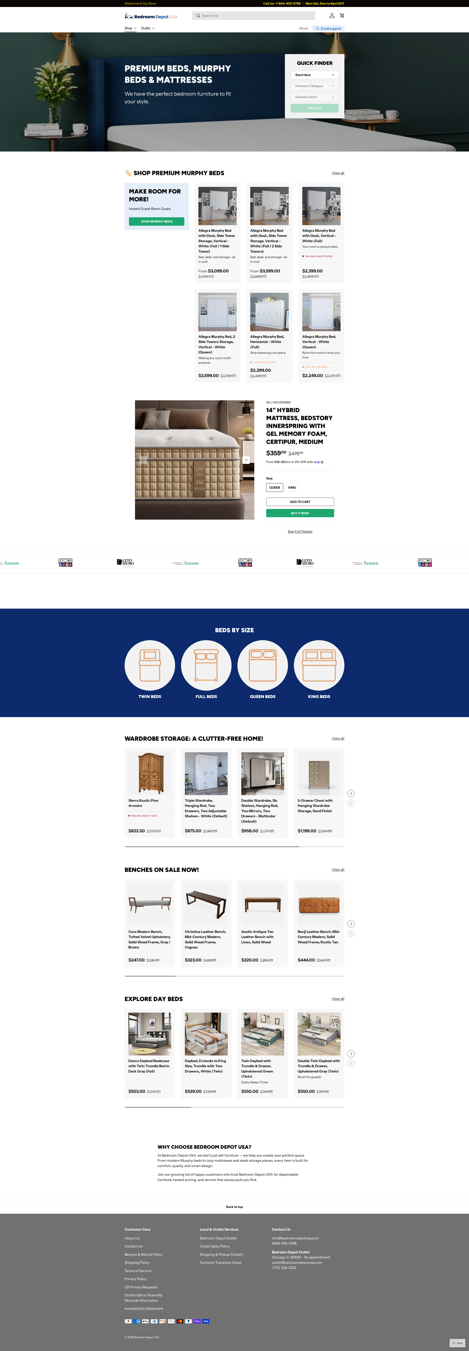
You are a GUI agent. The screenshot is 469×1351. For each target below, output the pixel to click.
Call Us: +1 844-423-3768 (281, 3)
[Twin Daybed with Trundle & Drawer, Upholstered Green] (262, 1034)
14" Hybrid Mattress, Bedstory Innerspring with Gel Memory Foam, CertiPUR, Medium (299, 426)
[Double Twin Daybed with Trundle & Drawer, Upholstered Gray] (319, 1034)
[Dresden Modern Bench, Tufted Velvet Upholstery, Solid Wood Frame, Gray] (149, 904)
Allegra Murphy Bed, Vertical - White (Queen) (319, 342)
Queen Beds (263, 696)
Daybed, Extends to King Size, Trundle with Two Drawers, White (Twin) (205, 1066)
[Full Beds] (206, 665)
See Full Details (300, 531)
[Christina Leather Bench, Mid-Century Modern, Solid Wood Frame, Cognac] (206, 904)
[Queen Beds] (262, 665)
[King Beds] (319, 665)
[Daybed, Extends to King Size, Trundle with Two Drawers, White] (206, 1034)
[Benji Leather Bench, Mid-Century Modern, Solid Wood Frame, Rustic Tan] (319, 904)
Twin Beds (150, 696)
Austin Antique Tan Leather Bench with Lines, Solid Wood (257, 937)
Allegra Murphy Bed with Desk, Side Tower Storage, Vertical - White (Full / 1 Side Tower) (216, 241)
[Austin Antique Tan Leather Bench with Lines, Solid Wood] (262, 904)
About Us (132, 1238)
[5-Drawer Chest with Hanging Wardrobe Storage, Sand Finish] (319, 773)
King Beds (319, 696)
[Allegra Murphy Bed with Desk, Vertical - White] (321, 206)
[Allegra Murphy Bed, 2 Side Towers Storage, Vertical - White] (217, 312)
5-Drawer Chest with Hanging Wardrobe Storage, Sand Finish (315, 805)
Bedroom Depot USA (146, 1337)
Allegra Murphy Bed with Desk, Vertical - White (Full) (319, 235)
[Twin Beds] (150, 665)
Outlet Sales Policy (215, 1246)
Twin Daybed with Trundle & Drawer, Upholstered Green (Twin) (257, 1069)
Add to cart (300, 502)
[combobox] (253, 15)
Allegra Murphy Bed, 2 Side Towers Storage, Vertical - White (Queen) (216, 345)
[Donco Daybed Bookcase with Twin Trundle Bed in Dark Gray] (149, 1034)
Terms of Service (138, 1271)
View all (338, 173)
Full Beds (206, 696)
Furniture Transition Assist (220, 1262)
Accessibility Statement (144, 1308)
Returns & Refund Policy (144, 1254)
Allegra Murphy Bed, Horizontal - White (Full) (267, 342)
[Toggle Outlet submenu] (153, 28)
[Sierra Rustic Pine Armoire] (149, 773)
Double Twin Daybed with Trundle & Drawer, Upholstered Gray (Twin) (319, 1066)
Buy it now (300, 513)
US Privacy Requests (141, 1287)
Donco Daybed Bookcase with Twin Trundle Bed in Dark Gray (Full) (148, 1066)
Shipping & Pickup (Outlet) (221, 1254)
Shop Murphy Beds (156, 221)
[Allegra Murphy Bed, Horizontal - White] (269, 312)
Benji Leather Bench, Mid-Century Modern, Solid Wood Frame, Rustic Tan (319, 937)
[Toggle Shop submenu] (135, 28)
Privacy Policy (136, 1279)
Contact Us (133, 1246)
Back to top (234, 1207)
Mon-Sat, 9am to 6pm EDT (325, 3)
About (303, 28)
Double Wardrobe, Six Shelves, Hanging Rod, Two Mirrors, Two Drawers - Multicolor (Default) (259, 811)
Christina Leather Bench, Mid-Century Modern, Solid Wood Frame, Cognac (205, 940)
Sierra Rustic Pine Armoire (143, 803)
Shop (128, 28)
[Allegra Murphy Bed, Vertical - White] (321, 312)
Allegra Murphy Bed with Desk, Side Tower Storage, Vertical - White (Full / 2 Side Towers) (268, 241)
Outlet (145, 28)
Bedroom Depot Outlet (218, 1238)
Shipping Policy (137, 1262)
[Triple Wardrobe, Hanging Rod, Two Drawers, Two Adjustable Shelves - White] (206, 773)
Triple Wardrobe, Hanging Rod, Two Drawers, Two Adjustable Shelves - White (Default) (206, 808)
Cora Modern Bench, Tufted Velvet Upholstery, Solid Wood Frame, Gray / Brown (149, 940)
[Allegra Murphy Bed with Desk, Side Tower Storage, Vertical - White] (217, 206)
